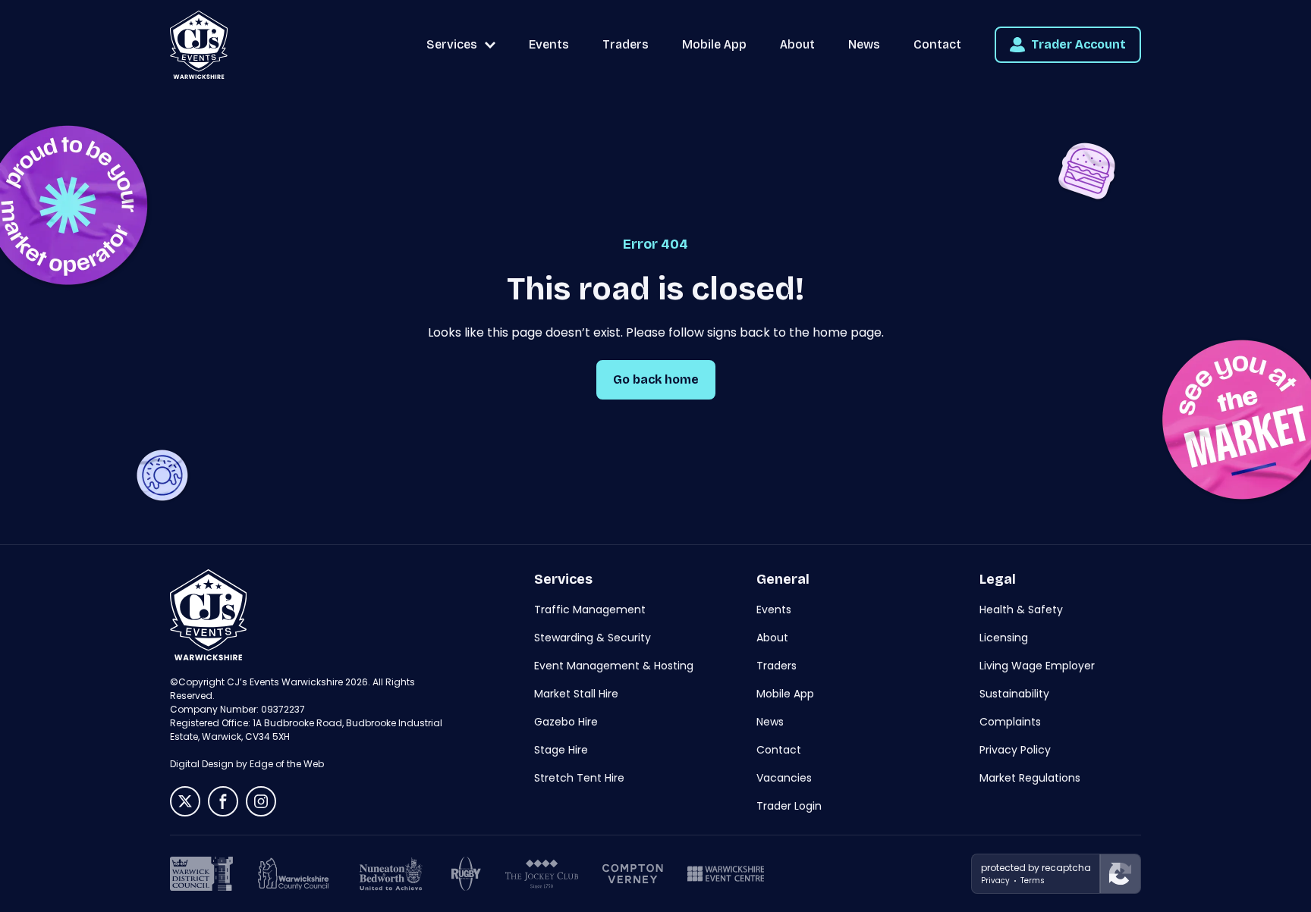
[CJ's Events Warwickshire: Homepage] (199, 45)
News (864, 44)
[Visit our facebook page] (223, 801)
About (797, 44)
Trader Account (1078, 44)
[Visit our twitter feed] (185, 801)
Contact (937, 44)
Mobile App (714, 44)
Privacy (995, 880)
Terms (1032, 880)
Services (451, 44)
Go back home (656, 379)
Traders (625, 44)
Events (549, 44)
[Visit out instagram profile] (261, 801)
